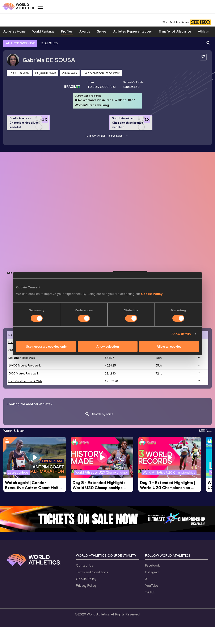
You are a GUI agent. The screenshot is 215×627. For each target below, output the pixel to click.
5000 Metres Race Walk (23, 373)
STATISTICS (49, 43)
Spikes (101, 31)
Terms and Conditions (92, 572)
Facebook (152, 565)
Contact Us (84, 565)
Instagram (152, 572)
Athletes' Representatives (132, 31)
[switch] (84, 318)
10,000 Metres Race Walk (24, 365)
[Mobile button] (40, 7)
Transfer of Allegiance (175, 31)
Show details (181, 333)
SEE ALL (205, 431)
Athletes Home (14, 31)
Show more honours (104, 136)
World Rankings (43, 31)
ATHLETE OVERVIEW (20, 43)
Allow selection (107, 346)
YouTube (151, 586)
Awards (84, 31)
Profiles (67, 31)
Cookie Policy (152, 294)
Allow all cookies (169, 346)
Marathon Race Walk (21, 358)
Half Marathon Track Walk (25, 381)
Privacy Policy (86, 586)
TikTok (150, 592)
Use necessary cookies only (46, 346)
